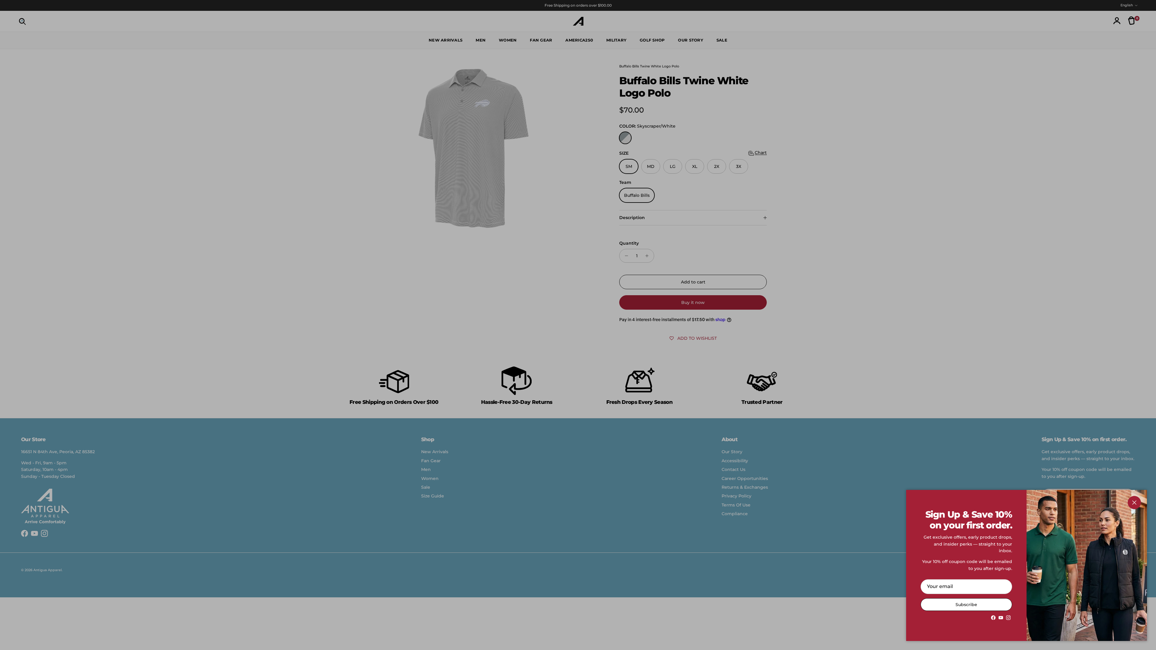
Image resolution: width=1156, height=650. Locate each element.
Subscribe (966, 604)
